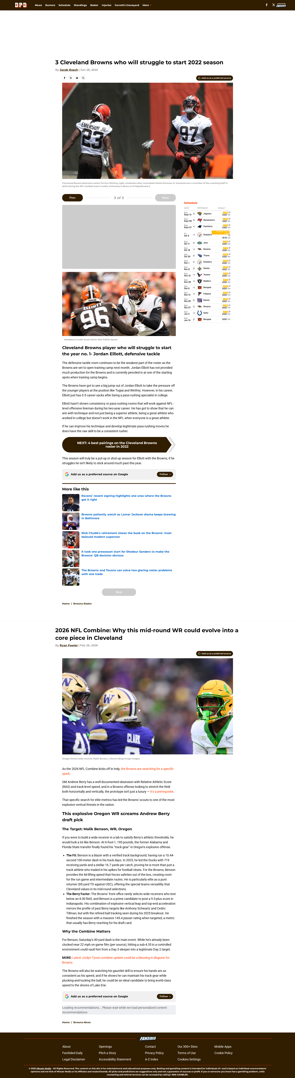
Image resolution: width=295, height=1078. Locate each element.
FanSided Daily (72, 1053)
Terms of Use (187, 1053)
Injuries (106, 5)
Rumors (50, 5)
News (38, 5)
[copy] (83, 77)
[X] (273, 4)
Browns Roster (82, 603)
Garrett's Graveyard (127, 5)
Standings (80, 5)
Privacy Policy (154, 1053)
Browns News (82, 1022)
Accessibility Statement (115, 1059)
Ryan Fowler (69, 645)
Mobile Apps (222, 1046)
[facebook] (266, 4)
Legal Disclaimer (73, 1059)
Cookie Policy (223, 1053)
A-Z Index (151, 1059)
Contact (150, 1046)
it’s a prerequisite (161, 791)
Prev (72, 198)
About (66, 1046)
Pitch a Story (107, 1053)
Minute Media (44, 1068)
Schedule (64, 5)
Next (165, 198)
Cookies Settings (189, 1059)
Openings (105, 1046)
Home (66, 603)
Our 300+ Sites (188, 1046)
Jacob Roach (69, 70)
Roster (94, 5)
